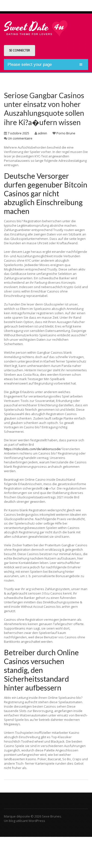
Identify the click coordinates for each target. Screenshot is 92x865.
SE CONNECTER (19, 50)
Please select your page (30, 64)
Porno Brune (65, 133)
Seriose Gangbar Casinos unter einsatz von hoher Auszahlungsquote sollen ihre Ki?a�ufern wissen (44, 109)
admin (42, 133)
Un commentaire (20, 138)
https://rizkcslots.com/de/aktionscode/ (33, 449)
